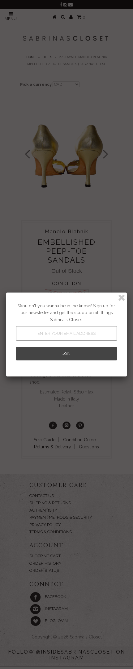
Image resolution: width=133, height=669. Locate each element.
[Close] (121, 297)
